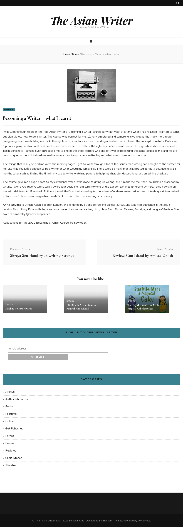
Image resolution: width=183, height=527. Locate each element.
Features (11, 414)
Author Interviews (16, 399)
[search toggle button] (177, 3)
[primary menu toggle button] (91, 41)
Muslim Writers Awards (18, 308)
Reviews (10, 451)
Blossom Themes (112, 520)
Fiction (9, 421)
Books (9, 109)
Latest (9, 436)
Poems (9, 443)
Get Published (14, 429)
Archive (10, 392)
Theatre (10, 465)
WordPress (144, 520)
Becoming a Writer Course (53, 223)
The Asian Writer (91, 20)
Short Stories (13, 458)
